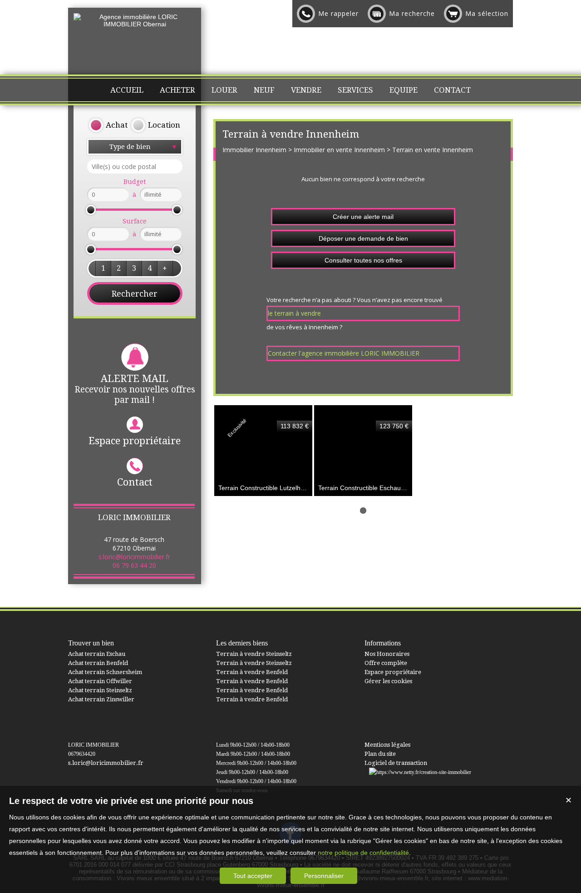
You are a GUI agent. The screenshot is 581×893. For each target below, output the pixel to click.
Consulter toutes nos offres (363, 260)
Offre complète (385, 663)
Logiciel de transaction (395, 762)
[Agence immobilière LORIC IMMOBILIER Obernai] (135, 24)
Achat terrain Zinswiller (101, 699)
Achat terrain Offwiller (100, 681)
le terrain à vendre (294, 313)
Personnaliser (324, 875)
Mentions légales (387, 744)
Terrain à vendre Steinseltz (254, 653)
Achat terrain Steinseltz (100, 690)
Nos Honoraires (386, 653)
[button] (103, 268)
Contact (135, 482)
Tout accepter (252, 875)
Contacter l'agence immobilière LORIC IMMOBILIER (343, 353)
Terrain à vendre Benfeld (252, 672)
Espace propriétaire (135, 440)
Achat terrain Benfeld (98, 663)
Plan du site (380, 753)
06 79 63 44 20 (134, 565)
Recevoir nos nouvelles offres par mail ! (134, 389)
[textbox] (134, 166)
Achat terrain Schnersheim (105, 672)
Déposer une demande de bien (363, 238)
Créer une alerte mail (363, 216)
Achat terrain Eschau (96, 653)
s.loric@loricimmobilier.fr (134, 556)
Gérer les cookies (388, 681)
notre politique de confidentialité (363, 852)
